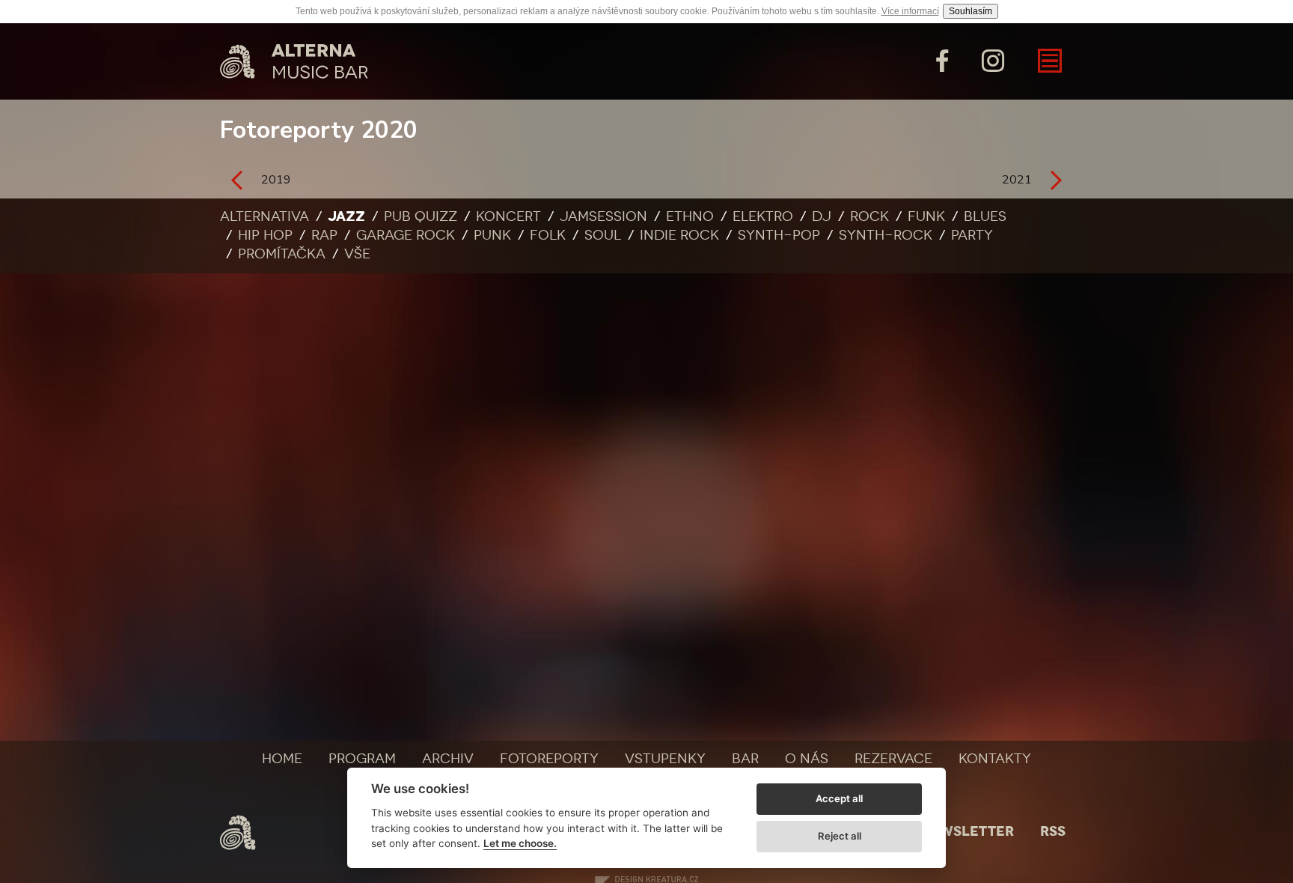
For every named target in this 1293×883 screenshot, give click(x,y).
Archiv (448, 758)
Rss (1053, 831)
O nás (806, 758)
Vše (357, 254)
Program (362, 758)
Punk (492, 235)
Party (972, 235)
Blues (985, 216)
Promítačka (281, 254)
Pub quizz (420, 216)
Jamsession (603, 216)
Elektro (763, 216)
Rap (324, 235)
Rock (869, 216)
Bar (745, 758)
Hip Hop (265, 235)
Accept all (839, 798)
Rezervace (893, 758)
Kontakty (995, 758)
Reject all (839, 836)
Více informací (910, 11)
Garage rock (405, 235)
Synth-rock (885, 235)
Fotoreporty (549, 758)
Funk (926, 216)
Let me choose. (520, 843)
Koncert (508, 216)
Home (282, 758)
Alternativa (264, 216)
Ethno (690, 216)
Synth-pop (779, 235)
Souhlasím (970, 11)
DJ (821, 216)
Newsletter (967, 831)
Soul (602, 235)
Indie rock (679, 235)
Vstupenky (665, 758)
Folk (548, 235)
